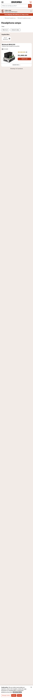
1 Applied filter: (5, 34)
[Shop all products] (2, 2)
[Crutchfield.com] (17, 2)
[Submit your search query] (30, 6)
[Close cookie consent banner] (31, 687)
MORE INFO (16, 65)
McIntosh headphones (10, 18)
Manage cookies (6, 695)
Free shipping (16, 14)
